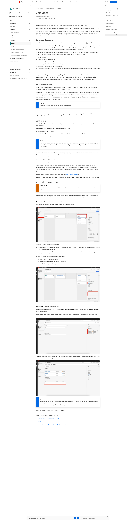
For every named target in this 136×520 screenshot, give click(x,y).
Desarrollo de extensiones (15, 69)
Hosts (12, 37)
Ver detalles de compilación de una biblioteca (115, 32)
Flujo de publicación (15, 35)
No (111, 12)
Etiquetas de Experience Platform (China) (19, 55)
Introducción (13, 23)
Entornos (13, 40)
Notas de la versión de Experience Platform (18, 78)
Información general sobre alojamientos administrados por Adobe (53, 424)
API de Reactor (13, 72)
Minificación (108, 26)
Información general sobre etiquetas (18, 20)
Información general (15, 32)
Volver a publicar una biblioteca (17, 52)
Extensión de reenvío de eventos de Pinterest (48, 418)
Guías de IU (12, 26)
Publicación (12, 29)
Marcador (109, 15)
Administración (13, 64)
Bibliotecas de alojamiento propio (17, 49)
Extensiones (12, 66)
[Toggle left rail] (30, 5)
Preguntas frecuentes (14, 75)
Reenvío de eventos (14, 61)
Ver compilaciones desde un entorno (114, 34)
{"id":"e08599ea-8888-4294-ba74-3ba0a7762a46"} (49, 18)
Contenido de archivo (110, 20)
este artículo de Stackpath (72, 174)
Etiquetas (58, 8)
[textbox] (19, 13)
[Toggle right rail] (105, 5)
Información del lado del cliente (17, 58)
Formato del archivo (110, 23)
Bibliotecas (40, 421)
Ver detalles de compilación (111, 29)
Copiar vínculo (115, 15)
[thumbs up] (75, 518)
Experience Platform (49, 8)
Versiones (13, 43)
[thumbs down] (78, 518)
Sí (108, 12)
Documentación (39, 8)
